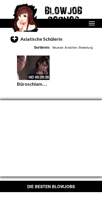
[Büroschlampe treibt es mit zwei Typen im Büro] (33, 68)
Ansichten (71, 48)
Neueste (57, 48)
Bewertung (86, 48)
